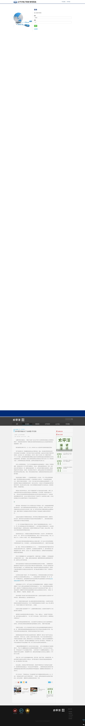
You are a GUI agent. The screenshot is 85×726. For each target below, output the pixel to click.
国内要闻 (27, 424)
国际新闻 (37, 424)
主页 (19, 429)
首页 (17, 424)
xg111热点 (57, 424)
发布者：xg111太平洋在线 (19, 434)
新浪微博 (15, 713)
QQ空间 (27, 713)
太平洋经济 (47, 424)
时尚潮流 (68, 424)
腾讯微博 (21, 713)
